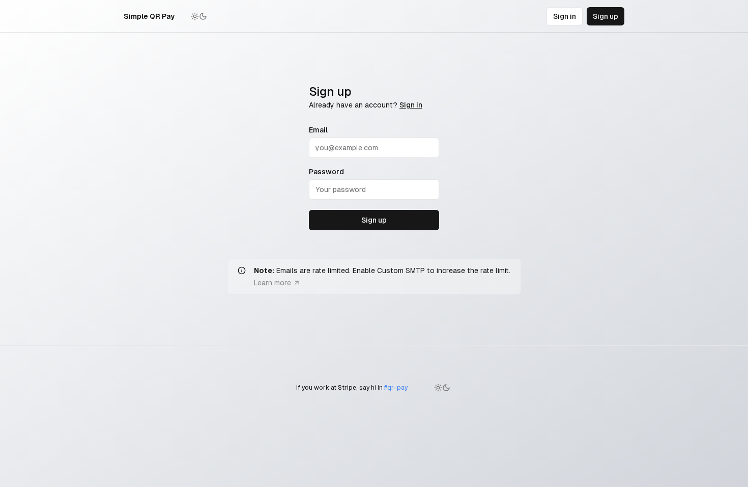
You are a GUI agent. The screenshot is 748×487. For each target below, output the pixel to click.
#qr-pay (396, 387)
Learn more (272, 283)
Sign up (605, 16)
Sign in (564, 16)
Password (326, 171)
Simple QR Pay (149, 16)
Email (318, 129)
